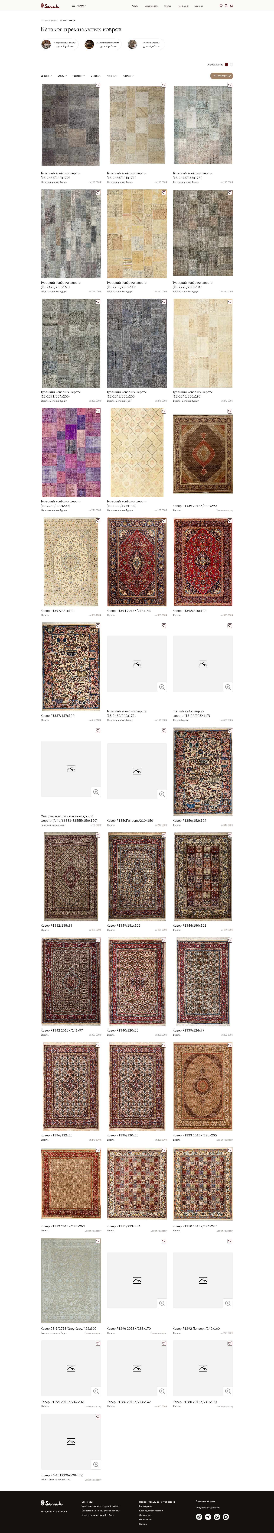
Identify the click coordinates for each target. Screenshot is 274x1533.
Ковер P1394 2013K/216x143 (129, 610)
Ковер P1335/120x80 (122, 1135)
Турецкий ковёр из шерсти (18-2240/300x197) (193, 394)
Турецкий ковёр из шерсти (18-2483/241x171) (127, 175)
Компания (183, 5)
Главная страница (48, 20)
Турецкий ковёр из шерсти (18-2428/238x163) (61, 284)
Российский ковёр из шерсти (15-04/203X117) (191, 713)
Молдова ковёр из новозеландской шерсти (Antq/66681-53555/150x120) (69, 818)
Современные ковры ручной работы (101, 1510)
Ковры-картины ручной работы (98, 1515)
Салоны (199, 5)
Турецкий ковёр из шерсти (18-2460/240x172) (127, 713)
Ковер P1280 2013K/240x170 (195, 1402)
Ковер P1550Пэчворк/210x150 (130, 820)
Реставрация (145, 1506)
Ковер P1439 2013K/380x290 (195, 506)
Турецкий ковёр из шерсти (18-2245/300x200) (127, 394)
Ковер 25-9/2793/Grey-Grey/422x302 (69, 1328)
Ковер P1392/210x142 (189, 610)
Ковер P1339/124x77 (188, 1030)
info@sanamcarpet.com (208, 1507)
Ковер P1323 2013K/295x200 (195, 1135)
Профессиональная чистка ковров (157, 1501)
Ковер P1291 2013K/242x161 (63, 1402)
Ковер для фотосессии (151, 1510)
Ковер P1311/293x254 (123, 1226)
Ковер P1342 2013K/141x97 (62, 1030)
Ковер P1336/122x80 (56, 1135)
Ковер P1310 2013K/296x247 (195, 1226)
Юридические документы (54, 1511)
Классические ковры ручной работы (101, 1506)
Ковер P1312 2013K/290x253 (63, 1226)
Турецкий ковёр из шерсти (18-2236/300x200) (61, 503)
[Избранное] (221, 6)
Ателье (167, 5)
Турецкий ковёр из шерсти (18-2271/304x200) (61, 394)
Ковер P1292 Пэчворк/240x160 (196, 1328)
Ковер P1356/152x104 (189, 820)
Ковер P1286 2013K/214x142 (129, 1402)
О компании (145, 1519)
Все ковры (87, 1501)
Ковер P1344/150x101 (189, 925)
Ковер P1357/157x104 (57, 715)
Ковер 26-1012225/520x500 (62, 1475)
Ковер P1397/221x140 (57, 610)
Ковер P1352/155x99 (56, 925)
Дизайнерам (151, 5)
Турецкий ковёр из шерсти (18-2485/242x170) (61, 175)
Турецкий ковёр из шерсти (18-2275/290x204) (193, 284)
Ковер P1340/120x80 (122, 1030)
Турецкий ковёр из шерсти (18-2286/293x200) (127, 284)
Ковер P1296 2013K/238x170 (129, 1328)
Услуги (134, 5)
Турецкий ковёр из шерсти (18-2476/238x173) (193, 175)
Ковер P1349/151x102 (123, 925)
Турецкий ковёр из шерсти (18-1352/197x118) (127, 503)
